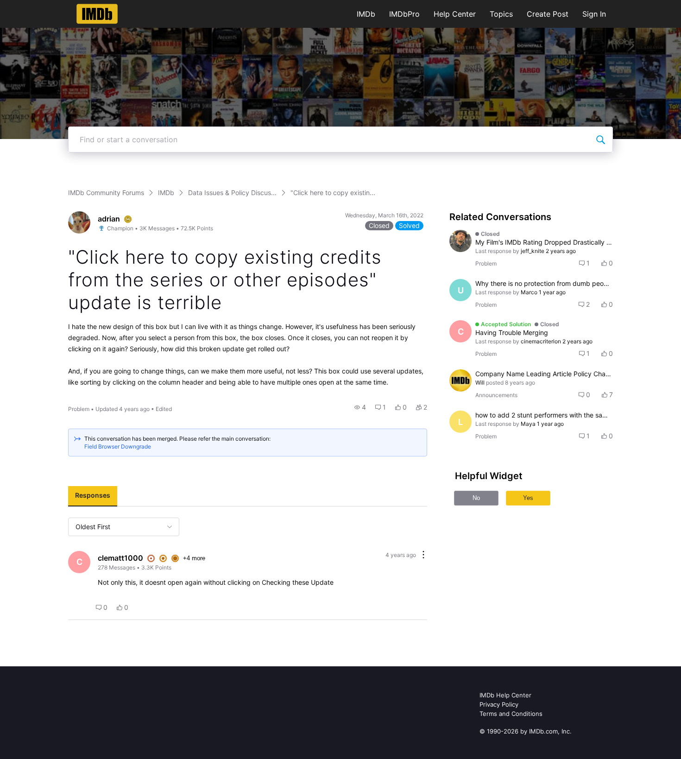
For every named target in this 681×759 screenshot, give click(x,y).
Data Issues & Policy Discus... (232, 192)
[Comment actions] (423, 555)
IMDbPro (404, 14)
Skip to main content (38, 7)
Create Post (547, 14)
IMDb (366, 14)
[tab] (92, 496)
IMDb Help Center (505, 695)
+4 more (194, 558)
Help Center (455, 14)
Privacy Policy (498, 704)
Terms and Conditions (510, 713)
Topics (501, 14)
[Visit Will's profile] (460, 380)
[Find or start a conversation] (600, 139)
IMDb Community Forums (106, 192)
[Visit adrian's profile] (79, 222)
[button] (360, 407)
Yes (528, 497)
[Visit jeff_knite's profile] (460, 241)
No (476, 497)
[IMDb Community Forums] (97, 14)
